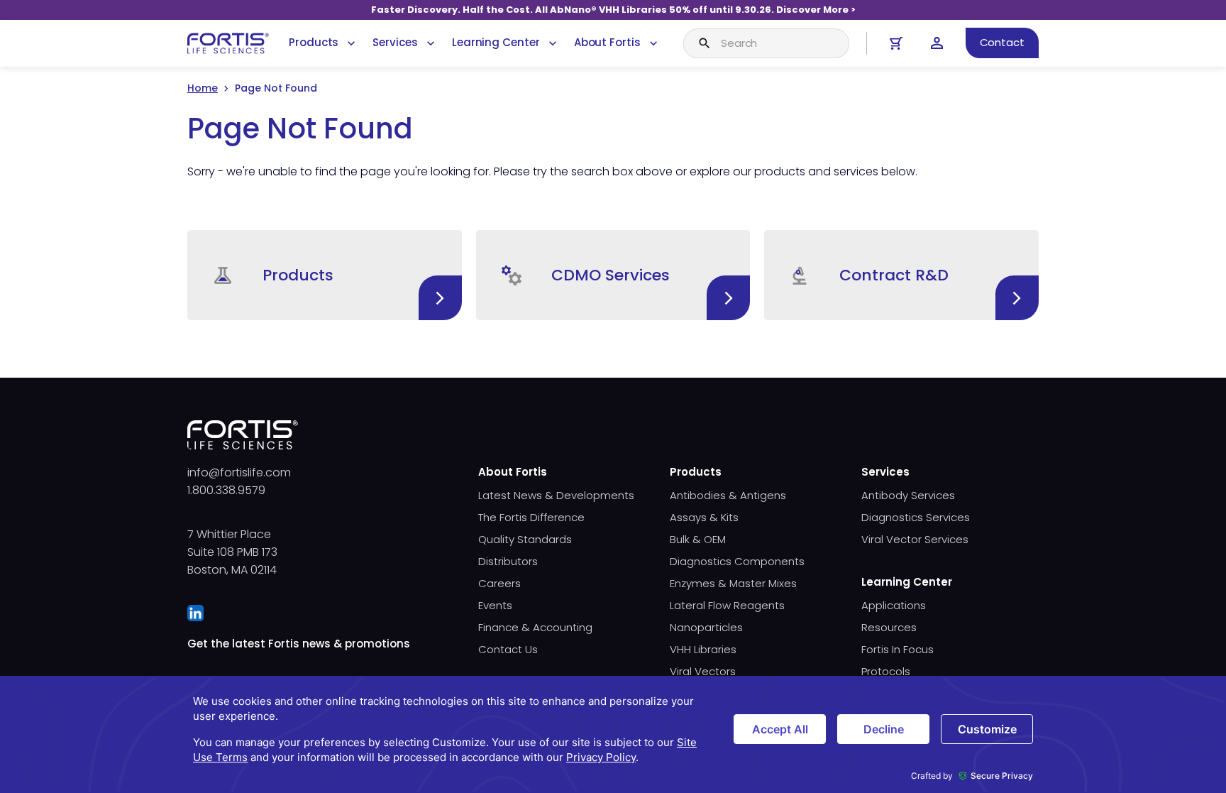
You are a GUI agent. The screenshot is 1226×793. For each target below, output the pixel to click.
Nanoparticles (706, 627)
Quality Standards (525, 539)
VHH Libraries (703, 649)
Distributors (508, 561)
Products (313, 42)
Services (394, 42)
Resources (889, 627)
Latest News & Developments (556, 495)
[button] (324, 275)
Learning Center (496, 42)
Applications (893, 605)
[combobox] (766, 43)
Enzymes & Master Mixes (733, 583)
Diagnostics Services (915, 517)
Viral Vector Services (914, 539)
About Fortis (607, 42)
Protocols (885, 671)
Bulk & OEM (698, 539)
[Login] (937, 43)
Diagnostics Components (737, 561)
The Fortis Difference (531, 517)
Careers (499, 583)
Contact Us (508, 649)
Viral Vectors (703, 671)
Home (202, 88)
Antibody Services (908, 495)
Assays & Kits (704, 517)
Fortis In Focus (897, 649)
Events (495, 605)
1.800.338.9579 (226, 490)
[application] (613, 734)
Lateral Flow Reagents (727, 605)
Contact (1002, 42)
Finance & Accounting (535, 627)
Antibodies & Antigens (728, 495)
